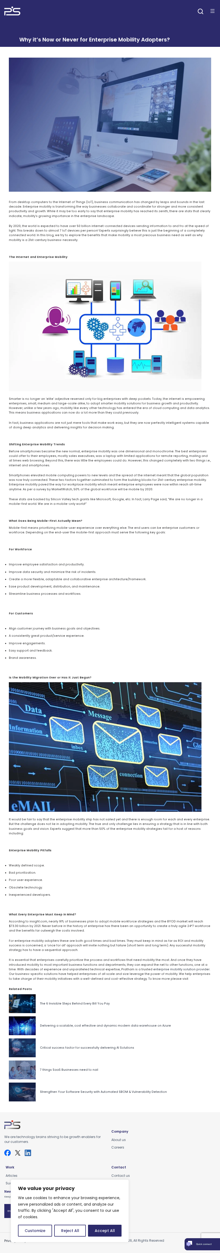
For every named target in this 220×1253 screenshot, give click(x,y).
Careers (117, 1147)
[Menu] (212, 11)
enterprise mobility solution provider (181, 969)
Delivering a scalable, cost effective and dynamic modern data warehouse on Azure (105, 1026)
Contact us (120, 1175)
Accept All (105, 1230)
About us (118, 1140)
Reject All (70, 1230)
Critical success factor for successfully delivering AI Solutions (87, 1048)
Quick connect (204, 1244)
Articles (11, 1175)
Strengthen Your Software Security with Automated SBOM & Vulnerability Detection (103, 1092)
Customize (35, 1230)
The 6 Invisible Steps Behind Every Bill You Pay (75, 1004)
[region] (70, 1211)
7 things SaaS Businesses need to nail (69, 1070)
